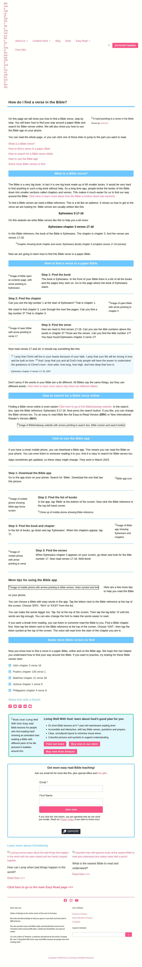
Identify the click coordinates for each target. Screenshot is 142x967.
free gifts (102, 773)
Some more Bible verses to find (26, 163)
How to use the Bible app (23, 158)
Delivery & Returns (79, 914)
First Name (45, 795)
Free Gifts (20, 49)
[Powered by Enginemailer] (71, 831)
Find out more (55, 743)
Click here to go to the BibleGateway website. (85, 406)
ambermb (104, 123)
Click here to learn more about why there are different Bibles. (62, 386)
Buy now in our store (84, 743)
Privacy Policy (67, 819)
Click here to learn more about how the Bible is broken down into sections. (72, 196)
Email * (43, 782)
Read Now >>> (16, 877)
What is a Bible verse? (21, 143)
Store (68, 40)
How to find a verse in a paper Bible (29, 148)
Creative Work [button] (40, 40)
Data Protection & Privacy (82, 918)
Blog (57, 40)
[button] (26, 40)
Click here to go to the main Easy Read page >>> (40, 887)
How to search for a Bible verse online (30, 153)
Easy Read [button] (82, 40)
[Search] (128, 934)
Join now (71, 809)
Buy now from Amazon (60, 751)
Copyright (76, 922)
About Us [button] (20, 40)
